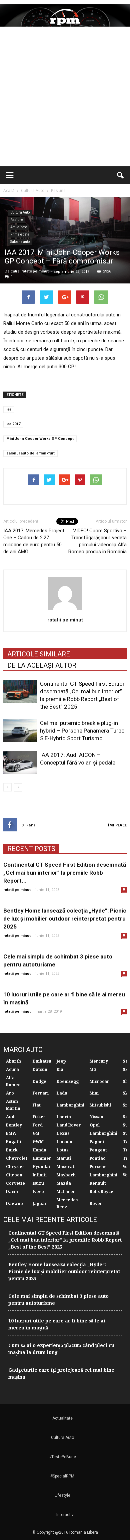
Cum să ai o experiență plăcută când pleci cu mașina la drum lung (61, 1349)
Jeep (61, 1061)
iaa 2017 (13, 424)
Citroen (14, 1175)
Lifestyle (62, 1495)
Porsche (98, 1166)
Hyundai (41, 1166)
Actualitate (18, 227)
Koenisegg (68, 1081)
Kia (60, 1069)
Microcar (99, 1081)
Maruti (64, 1158)
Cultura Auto (20, 212)
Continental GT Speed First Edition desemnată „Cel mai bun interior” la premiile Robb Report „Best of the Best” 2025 (65, 1240)
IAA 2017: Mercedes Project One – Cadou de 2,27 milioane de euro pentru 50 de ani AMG (33, 541)
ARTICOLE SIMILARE (38, 654)
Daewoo (14, 1203)
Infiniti (40, 1175)
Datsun (40, 1069)
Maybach (66, 1175)
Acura (12, 1069)
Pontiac (97, 1158)
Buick (11, 1150)
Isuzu (38, 1183)
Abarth (13, 1061)
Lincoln (64, 1141)
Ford (38, 1125)
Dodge (39, 1081)
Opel (95, 1125)
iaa (8, 409)
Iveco (38, 1191)
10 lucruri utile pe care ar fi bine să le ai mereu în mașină (56, 1324)
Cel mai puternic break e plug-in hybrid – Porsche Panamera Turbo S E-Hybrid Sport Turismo (82, 731)
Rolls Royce (101, 1191)
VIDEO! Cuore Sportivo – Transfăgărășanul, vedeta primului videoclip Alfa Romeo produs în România (97, 541)
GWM (38, 1141)
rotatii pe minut (35, 271)
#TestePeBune (62, 1456)
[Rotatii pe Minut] (65, 15)
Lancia (64, 1116)
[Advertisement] (65, 98)
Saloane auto (20, 242)
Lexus (63, 1133)
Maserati (66, 1166)
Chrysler (15, 1166)
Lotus (62, 1150)
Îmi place (117, 824)
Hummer (42, 1158)
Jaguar (40, 1203)
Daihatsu (42, 1061)
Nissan (96, 1116)
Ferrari (41, 1093)
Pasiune (16, 220)
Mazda (64, 1183)
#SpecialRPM (62, 1476)
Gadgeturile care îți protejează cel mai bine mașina (61, 1373)
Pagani (97, 1141)
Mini (94, 1093)
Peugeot (98, 1150)
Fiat (37, 1105)
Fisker (39, 1116)
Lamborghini (70, 1105)
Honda (39, 1150)
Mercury (99, 1061)
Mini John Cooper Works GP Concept (40, 438)
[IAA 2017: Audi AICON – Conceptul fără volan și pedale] (20, 762)
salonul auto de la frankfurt (30, 453)
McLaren (66, 1191)
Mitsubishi (100, 1105)
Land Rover (69, 1125)
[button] (120, 175)
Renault (98, 1183)
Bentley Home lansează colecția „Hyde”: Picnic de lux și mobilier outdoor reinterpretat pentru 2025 (64, 918)
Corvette (15, 1183)
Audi (11, 1116)
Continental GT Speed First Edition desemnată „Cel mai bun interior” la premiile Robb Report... (64, 872)
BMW (11, 1133)
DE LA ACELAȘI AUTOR (41, 665)
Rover (96, 1203)
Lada (62, 1093)
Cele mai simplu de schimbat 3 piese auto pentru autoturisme (58, 1299)
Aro (10, 1093)
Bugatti (13, 1141)
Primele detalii (21, 234)
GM (36, 1133)
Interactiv (65, 1514)
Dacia (12, 1191)
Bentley (14, 1125)
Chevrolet (16, 1158)
